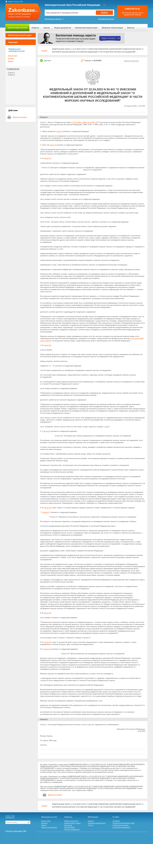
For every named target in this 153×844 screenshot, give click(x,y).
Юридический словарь (72, 823)
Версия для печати (20, 117)
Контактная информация (121, 827)
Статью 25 (46, 431)
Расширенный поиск (106, 19)
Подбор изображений (71, 829)
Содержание (13, 69)
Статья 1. (11, 72)
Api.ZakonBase (69, 827)
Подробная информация (131, 61)
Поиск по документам (49, 827)
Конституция (12, 56)
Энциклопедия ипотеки (17, 28)
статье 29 (47, 642)
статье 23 (47, 158)
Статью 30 (47, 649)
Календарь (68, 825)
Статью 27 (46, 512)
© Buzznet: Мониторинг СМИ (15, 831)
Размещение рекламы (121, 825)
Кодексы (35, 28)
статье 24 (47, 345)
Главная (44, 51)
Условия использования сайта (123, 823)
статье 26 (47, 508)
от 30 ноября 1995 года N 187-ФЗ (84, 122)
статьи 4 (59, 131)
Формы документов (62, 28)
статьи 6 (52, 145)
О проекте (116, 821)
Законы (47, 28)
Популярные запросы (53, 19)
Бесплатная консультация (86, 28)
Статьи (90, 825)
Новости (130, 28)
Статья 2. (11, 75)
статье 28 (47, 613)
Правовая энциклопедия (112, 28)
